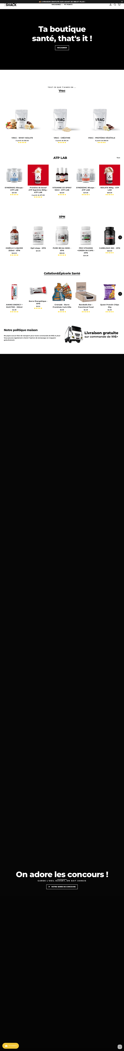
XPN (62, 216)
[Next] (120, 237)
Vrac (62, 90)
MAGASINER (62, 48)
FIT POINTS (68, 4)
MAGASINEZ (56, 4)
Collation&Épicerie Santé (62, 273)
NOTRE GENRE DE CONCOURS (63, 887)
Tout (118, 158)
